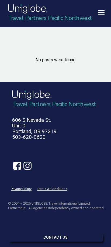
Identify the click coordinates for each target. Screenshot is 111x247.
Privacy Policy (21, 189)
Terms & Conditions (52, 189)
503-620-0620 (29, 137)
